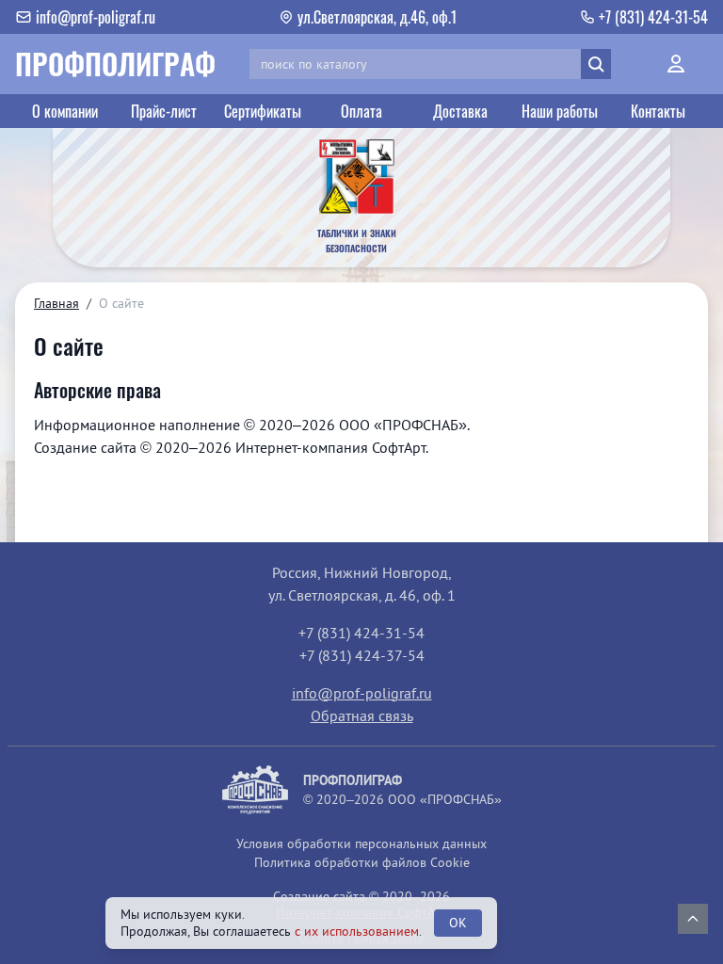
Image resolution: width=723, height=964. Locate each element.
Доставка (460, 111)
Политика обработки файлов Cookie (362, 862)
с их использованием (357, 931)
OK (458, 922)
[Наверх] (693, 919)
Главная (56, 303)
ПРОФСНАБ (420, 424)
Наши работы (560, 111)
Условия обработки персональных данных (361, 843)
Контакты (658, 111)
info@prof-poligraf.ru (362, 692)
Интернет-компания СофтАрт (330, 447)
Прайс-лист (164, 111)
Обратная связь (362, 715)
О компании (65, 111)
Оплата (361, 111)
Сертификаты (262, 111)
